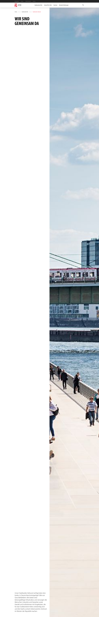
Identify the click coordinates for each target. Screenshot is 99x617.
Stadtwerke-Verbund (37, 11)
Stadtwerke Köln (25, 11)
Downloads (17, 1)
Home (16, 11)
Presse (22, 1)
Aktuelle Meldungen (64, 5)
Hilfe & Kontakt (28, 1)
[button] (38, 5)
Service (34, 1)
